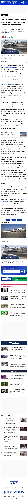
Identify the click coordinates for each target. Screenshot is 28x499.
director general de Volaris (8, 67)
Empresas (4, 15)
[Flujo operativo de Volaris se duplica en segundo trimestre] (23, 134)
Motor (14, 219)
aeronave (19, 219)
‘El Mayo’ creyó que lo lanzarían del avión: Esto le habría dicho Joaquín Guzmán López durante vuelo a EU (18, 291)
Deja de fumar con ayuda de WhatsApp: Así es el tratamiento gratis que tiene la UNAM (17, 314)
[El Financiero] (9, 2)
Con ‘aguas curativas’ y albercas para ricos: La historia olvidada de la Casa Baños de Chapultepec (18, 306)
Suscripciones (21, 496)
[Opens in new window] (4, 384)
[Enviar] (22, 271)
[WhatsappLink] (14, 278)
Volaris (19, 140)
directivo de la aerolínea (8, 84)
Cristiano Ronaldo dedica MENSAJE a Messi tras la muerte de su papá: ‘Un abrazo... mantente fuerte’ (18, 349)
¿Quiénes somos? (6, 496)
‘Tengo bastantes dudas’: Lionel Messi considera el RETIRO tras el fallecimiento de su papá (18, 357)
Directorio (14, 496)
